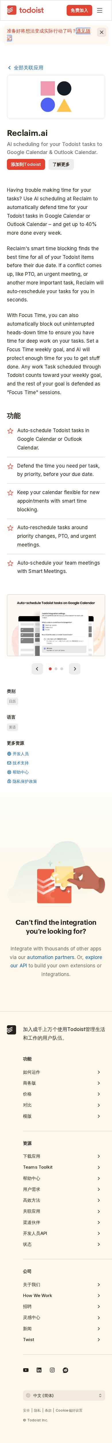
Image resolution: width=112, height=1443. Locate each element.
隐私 (37, 1410)
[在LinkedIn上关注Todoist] (39, 1371)
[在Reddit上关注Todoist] (65, 1371)
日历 (12, 701)
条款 (48, 1410)
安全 (26, 1410)
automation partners (50, 957)
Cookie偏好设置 (69, 1410)
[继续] (74, 669)
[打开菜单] (99, 10)
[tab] (50, 668)
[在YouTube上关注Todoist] (26, 1371)
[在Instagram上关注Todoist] (52, 1371)
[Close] (101, 32)
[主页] (25, 10)
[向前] (37, 669)
